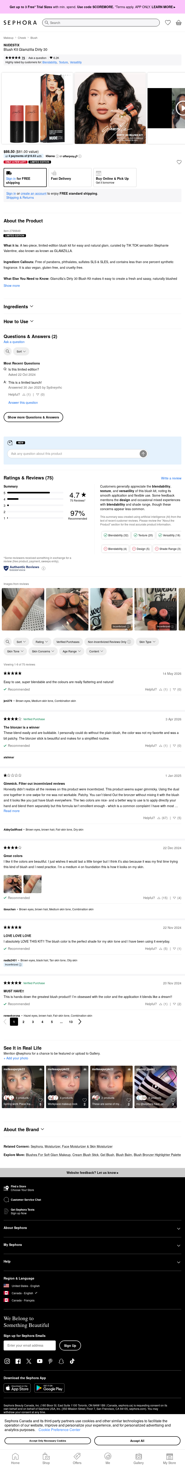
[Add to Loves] (179, 162)
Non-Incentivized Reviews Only (107, 642)
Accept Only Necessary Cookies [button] (47, 1440)
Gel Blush (107, 1154)
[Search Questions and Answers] (8, 351)
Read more (12, 810)
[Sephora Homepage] (20, 22)
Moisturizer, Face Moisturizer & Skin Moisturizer (79, 1146)
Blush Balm (124, 1154)
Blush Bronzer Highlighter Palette (157, 1154)
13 (71, 1021)
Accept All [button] (137, 1441)
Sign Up (70, 1345)
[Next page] (80, 1022)
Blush (33, 38)
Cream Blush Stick (85, 1154)
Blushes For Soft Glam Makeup (48, 1154)
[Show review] (23, 609)
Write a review (171, 478)
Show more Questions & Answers (33, 417)
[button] (37, 1430)
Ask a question (37, 58)
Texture (63, 62)
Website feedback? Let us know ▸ (92, 1172)
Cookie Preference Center (59, 1429)
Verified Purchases (67, 642)
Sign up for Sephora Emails (25, 1336)
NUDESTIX (11, 45)
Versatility (76, 62)
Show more (12, 285)
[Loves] (167, 22)
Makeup (9, 38)
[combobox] (101, 22)
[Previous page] (5, 1022)
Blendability (49, 62)
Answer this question (23, 402)
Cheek (22, 38)
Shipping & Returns (20, 197)
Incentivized (119, 626)
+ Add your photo (16, 1058)
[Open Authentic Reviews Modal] (43, 568)
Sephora (37, 1146)
